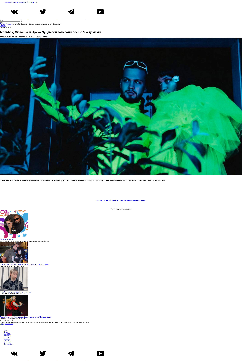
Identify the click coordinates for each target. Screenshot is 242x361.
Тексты (12, 2)
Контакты (7, 342)
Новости (7, 2)
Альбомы (18, 2)
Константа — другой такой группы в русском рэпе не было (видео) (121, 200)
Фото (5, 330)
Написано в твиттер (7, 239)
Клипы (24, 2)
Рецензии (7, 334)
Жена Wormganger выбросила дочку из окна (15, 292)
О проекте (7, 340)
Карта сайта (8, 344)
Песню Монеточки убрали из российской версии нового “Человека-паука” (25, 317)
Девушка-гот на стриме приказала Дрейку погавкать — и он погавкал (24, 264)
